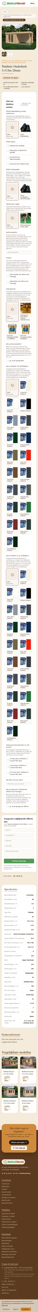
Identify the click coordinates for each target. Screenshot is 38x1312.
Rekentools (5, 1243)
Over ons (5, 1287)
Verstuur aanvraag (19, 861)
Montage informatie (9, 1254)
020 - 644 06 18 (17, 876)
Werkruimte (6, 1200)
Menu (32, 3)
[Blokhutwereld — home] (13, 3)
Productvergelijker (8, 1227)
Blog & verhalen (7, 1246)
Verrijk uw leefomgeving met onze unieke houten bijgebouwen (17, 16)
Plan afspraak (20, 1148)
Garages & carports (8, 1197)
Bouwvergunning (8, 1257)
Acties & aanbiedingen (10, 1225)
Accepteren (25, 1309)
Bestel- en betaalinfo (9, 1290)
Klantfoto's (5, 1293)
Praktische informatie (9, 1252)
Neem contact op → (9, 1284)
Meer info (5, 1305)
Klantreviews (6, 1219)
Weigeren (16, 1309)
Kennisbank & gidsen (9, 1238)
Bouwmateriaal (7, 1203)
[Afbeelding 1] (4, 54)
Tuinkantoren (6, 1195)
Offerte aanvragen (18, 1142)
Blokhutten (5, 1186)
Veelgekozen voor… (8, 1249)
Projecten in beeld (8, 1216)
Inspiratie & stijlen (8, 1214)
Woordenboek (7, 1241)
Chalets (4, 1189)
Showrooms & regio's (9, 1222)
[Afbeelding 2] (10, 54)
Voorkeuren (6, 1309)
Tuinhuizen (6, 1184)
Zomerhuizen (6, 1192)
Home (5, 11)
